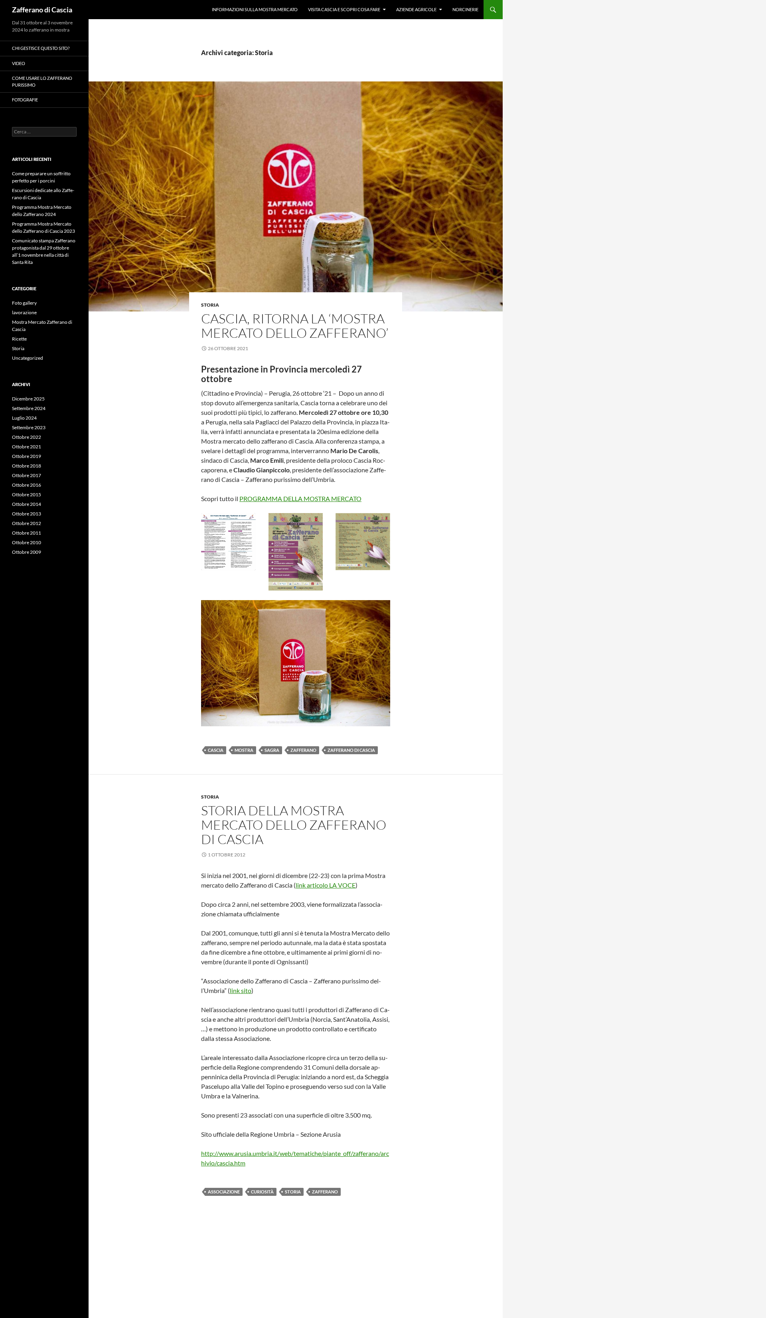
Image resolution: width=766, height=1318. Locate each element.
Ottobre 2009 (26, 552)
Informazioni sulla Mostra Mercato (255, 9)
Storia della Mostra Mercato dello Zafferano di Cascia (293, 824)
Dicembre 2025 (28, 399)
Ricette (19, 339)
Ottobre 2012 (26, 523)
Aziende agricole (416, 9)
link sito (240, 990)
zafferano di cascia (351, 750)
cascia (215, 750)
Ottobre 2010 (26, 542)
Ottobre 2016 (26, 485)
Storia (210, 305)
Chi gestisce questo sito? (40, 48)
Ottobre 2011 (26, 533)
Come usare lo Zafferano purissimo (42, 81)
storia (293, 1191)
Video (18, 63)
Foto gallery (24, 303)
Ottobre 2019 (26, 456)
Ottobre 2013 (26, 514)
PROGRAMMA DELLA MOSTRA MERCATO (300, 498)
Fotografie (25, 99)
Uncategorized (27, 358)
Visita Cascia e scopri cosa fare (344, 9)
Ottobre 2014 (26, 504)
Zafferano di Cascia (42, 9)
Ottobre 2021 (26, 447)
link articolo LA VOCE (325, 885)
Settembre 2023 (28, 427)
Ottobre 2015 (26, 494)
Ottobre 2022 (26, 437)
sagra (272, 750)
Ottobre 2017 (26, 475)
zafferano (303, 750)
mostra (244, 750)
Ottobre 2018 (26, 466)
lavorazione (24, 312)
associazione (224, 1191)
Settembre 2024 (28, 408)
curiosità (262, 1191)
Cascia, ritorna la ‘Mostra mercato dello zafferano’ (295, 325)
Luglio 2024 (24, 418)
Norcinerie (465, 9)
